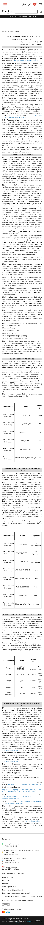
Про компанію (7, 877)
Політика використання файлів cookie (16, 893)
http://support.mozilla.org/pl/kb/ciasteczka (24, 784)
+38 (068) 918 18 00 (9, 846)
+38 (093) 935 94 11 (11, 863)
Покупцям (5, 880)
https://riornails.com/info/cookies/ (26, 61)
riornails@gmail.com (10, 750)
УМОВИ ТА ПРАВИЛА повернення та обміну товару (22, 896)
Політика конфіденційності (12, 890)
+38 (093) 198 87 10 (11, 854)
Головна (4, 31)
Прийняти (37, 920)
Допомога (5, 883)
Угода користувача (9, 886)
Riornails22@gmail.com (10, 869)
